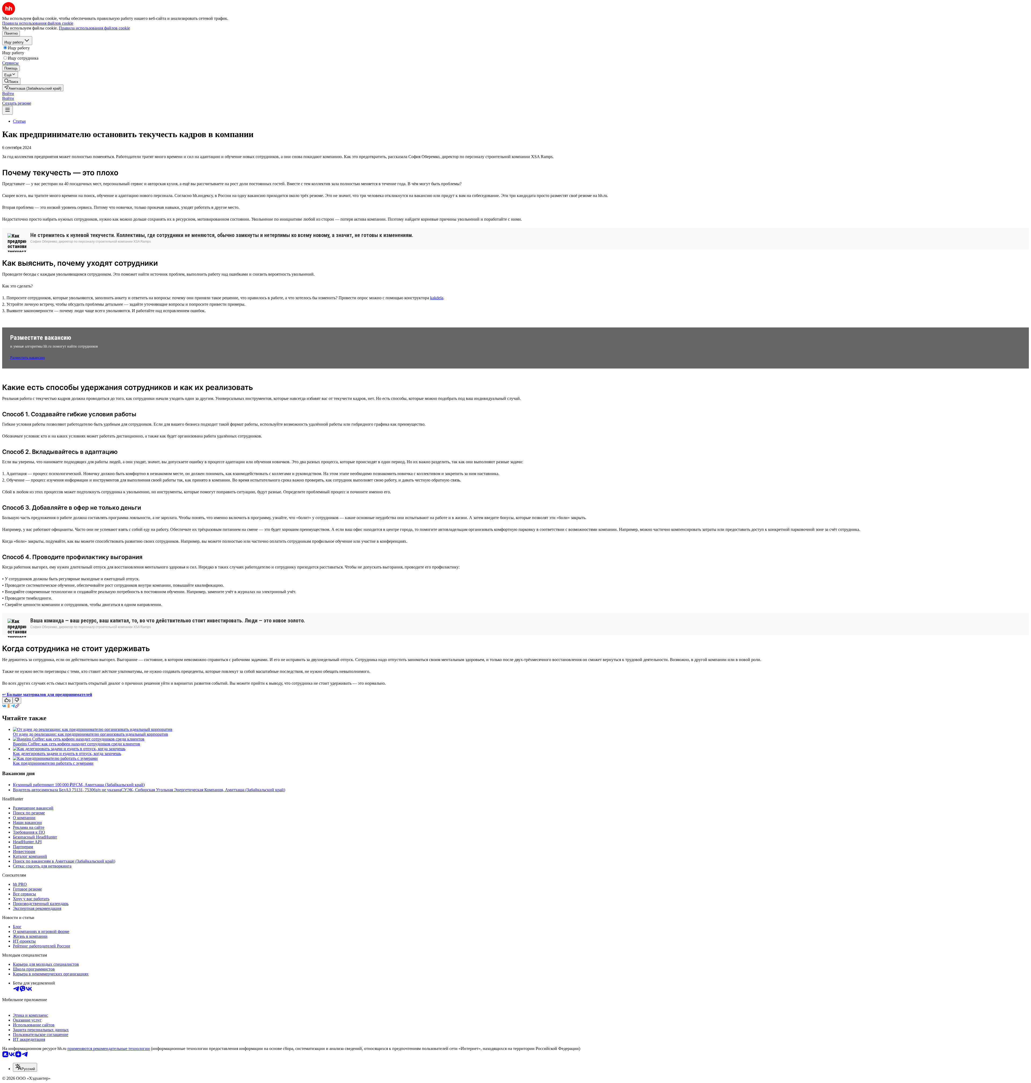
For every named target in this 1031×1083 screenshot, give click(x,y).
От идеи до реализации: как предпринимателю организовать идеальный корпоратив (90, 734)
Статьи (19, 121)
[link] (11, 81)
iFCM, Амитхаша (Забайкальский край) (108, 784)
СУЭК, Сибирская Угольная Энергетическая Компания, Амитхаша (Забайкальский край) (203, 789)
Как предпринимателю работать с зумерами (53, 763)
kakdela (436, 298)
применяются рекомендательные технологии (108, 1048)
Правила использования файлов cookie (94, 28)
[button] (8, 93)
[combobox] (25, 1067)
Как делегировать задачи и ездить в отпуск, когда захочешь (67, 753)
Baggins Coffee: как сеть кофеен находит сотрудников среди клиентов (76, 744)
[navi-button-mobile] (7, 110)
